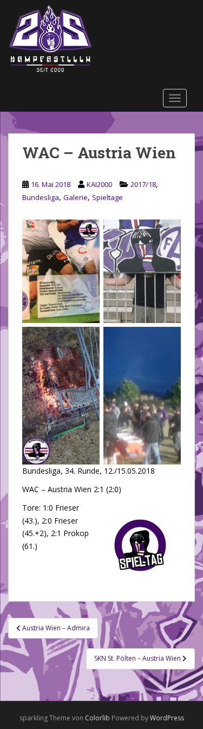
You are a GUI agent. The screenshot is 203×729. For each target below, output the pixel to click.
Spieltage (107, 197)
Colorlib (97, 717)
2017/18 (143, 184)
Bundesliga (40, 197)
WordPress (167, 717)
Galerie (75, 197)
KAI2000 (99, 184)
